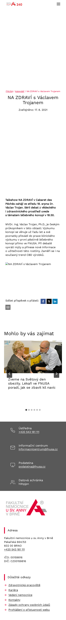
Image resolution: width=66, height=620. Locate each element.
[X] (49, 301)
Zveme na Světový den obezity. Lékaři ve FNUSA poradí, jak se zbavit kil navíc (32, 383)
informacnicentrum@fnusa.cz (38, 449)
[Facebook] (43, 301)
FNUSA (9, 91)
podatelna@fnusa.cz (32, 466)
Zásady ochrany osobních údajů (29, 604)
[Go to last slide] (9, 374)
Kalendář (19, 91)
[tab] (26, 410)
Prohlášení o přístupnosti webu (29, 609)
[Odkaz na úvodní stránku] (27, 508)
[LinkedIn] (55, 301)
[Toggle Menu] (58, 4)
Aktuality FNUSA (19, 398)
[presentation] (33, 357)
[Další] (56, 374)
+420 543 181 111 (29, 431)
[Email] (7, 307)
